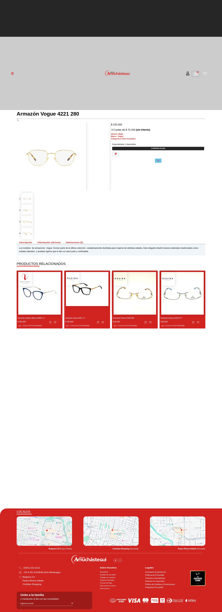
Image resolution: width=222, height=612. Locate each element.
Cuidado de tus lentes (108, 575)
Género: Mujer (117, 134)
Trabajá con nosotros (107, 577)
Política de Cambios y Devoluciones (160, 584)
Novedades (104, 572)
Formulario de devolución (155, 572)
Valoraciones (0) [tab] (74, 242)
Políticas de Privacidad (154, 575)
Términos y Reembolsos (155, 578)
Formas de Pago (106, 583)
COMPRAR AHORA (158, 148)
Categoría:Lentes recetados (123, 139)
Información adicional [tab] (48, 242)
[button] (18, 120)
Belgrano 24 (29, 577)
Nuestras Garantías (107, 580)
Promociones (104, 588)
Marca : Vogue (117, 136)
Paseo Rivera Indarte (33, 580)
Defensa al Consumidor (155, 581)
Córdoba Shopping (32, 584)
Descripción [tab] (25, 242)
